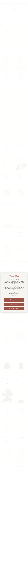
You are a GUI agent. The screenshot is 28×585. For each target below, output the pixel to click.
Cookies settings (14, 299)
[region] (14, 292)
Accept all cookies (14, 308)
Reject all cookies (14, 304)
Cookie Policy (14, 295)
